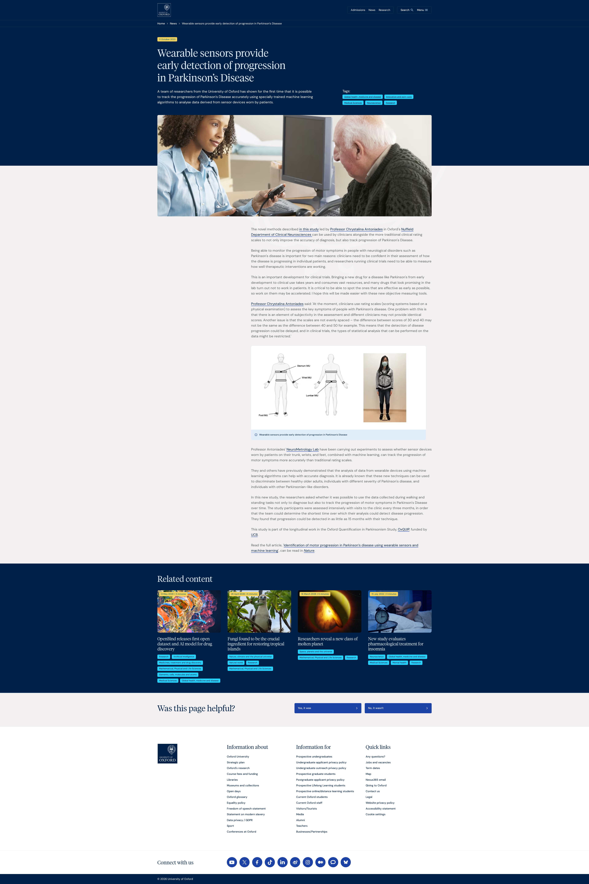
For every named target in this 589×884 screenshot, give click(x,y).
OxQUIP (403, 529)
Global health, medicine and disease (362, 96)
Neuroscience (374, 102)
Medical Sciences (353, 102)
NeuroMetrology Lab (303, 449)
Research (384, 10)
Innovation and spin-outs (399, 96)
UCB (254, 535)
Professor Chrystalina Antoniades (356, 229)
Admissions (358, 10)
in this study (309, 229)
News (372, 10)
